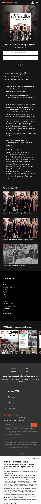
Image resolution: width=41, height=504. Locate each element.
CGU (22, 434)
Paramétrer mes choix (33, 458)
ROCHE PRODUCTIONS (17, 79)
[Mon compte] (32, 2)
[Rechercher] (28, 3)
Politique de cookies (31, 500)
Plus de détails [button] (20, 202)
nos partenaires (24, 478)
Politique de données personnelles (13, 500)
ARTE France (30, 79)
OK (35, 425)
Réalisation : (6, 76)
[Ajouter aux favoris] (20, 65)
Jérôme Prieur (15, 76)
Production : (6, 79)
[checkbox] (4, 428)
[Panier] (36, 2)
